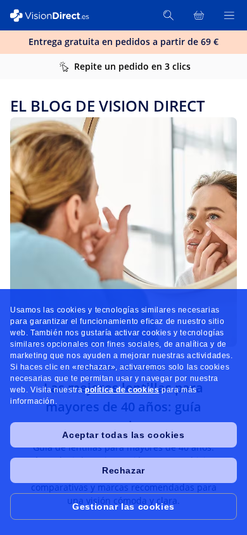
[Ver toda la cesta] (198, 15)
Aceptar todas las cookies (123, 435)
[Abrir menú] (229, 15)
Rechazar (123, 470)
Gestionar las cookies (123, 506)
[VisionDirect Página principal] (55, 15)
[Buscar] (168, 15)
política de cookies (122, 389)
